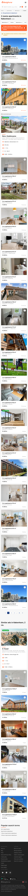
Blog (2, 850)
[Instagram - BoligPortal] (10, 872)
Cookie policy (4, 856)
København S (5, 22)
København (17, 10)
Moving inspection (18, 850)
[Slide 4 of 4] (15, 374)
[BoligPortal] (7, 2)
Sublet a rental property (19, 854)
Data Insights (4, 867)
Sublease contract (18, 852)
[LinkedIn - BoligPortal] (6, 872)
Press (2, 852)
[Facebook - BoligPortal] (2, 872)
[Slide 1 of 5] (12, 53)
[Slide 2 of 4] (13, 374)
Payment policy (4, 859)
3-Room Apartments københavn (9, 835)
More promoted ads (6, 114)
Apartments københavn (7, 831)
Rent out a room (17, 848)
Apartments (9, 10)
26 (19, 612)
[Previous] (5, 613)
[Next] (23, 613)
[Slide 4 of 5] (14, 53)
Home (2, 10)
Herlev (12, 22)
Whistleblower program (6, 861)
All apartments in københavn (10, 13)
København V (19, 22)
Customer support (18, 856)
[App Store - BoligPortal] (13, 879)
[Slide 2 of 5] (13, 53)
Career (2, 863)
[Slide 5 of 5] (15, 53)
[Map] (25, 7)
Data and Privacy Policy (6, 854)
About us (3, 848)
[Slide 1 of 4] (12, 374)
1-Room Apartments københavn (9, 833)
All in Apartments (5, 829)
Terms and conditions (18, 859)
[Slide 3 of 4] (14, 374)
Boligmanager (4, 865)
